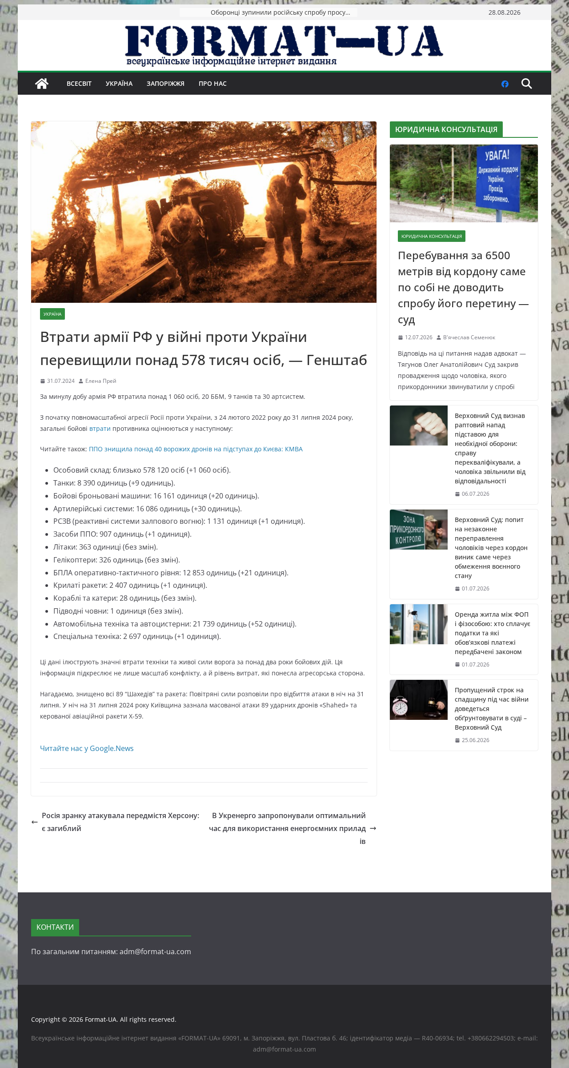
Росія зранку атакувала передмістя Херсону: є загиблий (120, 822)
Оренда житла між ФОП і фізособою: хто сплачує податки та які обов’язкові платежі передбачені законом (492, 633)
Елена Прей (100, 381)
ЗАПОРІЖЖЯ (165, 83)
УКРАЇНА (119, 83)
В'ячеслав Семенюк (469, 337)
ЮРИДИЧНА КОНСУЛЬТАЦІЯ (431, 236)
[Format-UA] (42, 83)
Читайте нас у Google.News (87, 748)
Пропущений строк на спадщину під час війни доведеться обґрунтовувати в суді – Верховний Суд (492, 708)
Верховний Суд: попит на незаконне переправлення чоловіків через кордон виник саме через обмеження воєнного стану (491, 547)
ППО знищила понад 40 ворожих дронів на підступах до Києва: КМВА (196, 449)
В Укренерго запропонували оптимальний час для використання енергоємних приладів (287, 828)
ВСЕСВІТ (79, 83)
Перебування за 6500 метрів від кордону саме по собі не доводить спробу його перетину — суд (463, 287)
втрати (100, 428)
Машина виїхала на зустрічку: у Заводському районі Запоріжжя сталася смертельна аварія (284, 12)
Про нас (213, 83)
